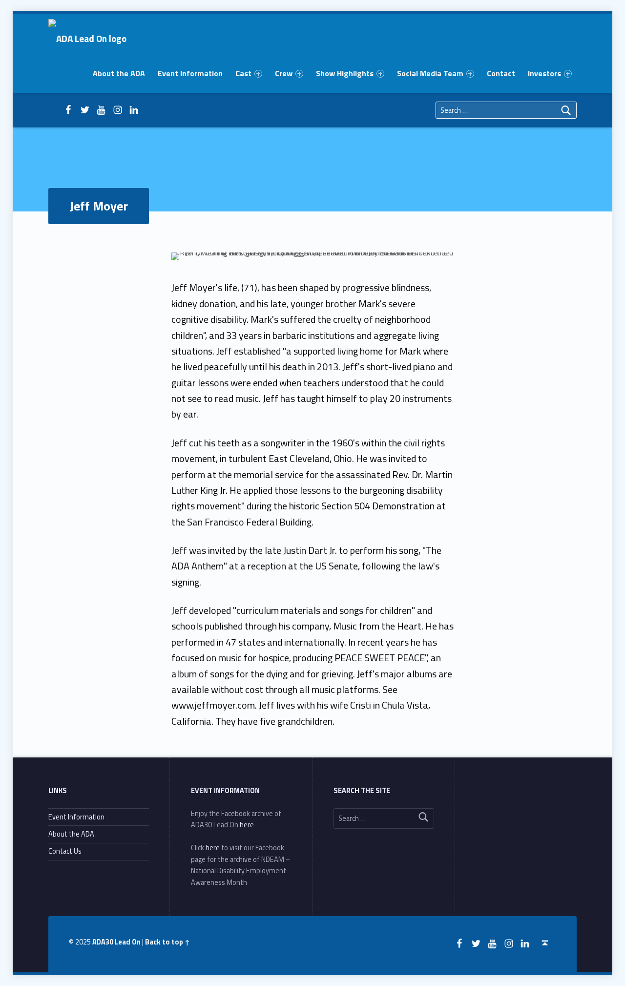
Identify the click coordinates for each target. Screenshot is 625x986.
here (247, 824)
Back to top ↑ (167, 942)
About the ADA (119, 73)
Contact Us (65, 851)
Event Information (190, 73)
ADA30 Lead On (116, 942)
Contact (501, 73)
